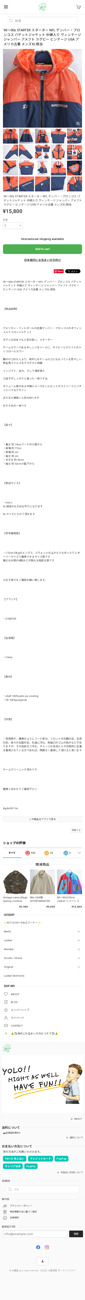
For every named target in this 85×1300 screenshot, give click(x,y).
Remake (9, 949)
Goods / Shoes (13, 958)
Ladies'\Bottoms (14, 975)
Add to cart (42, 249)
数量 (5, 220)
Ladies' (8, 940)
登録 (76, 1234)
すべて (12, 853)
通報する (76, 830)
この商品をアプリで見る (42, 819)
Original (8, 966)
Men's (7, 931)
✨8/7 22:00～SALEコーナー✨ (22, 922)
